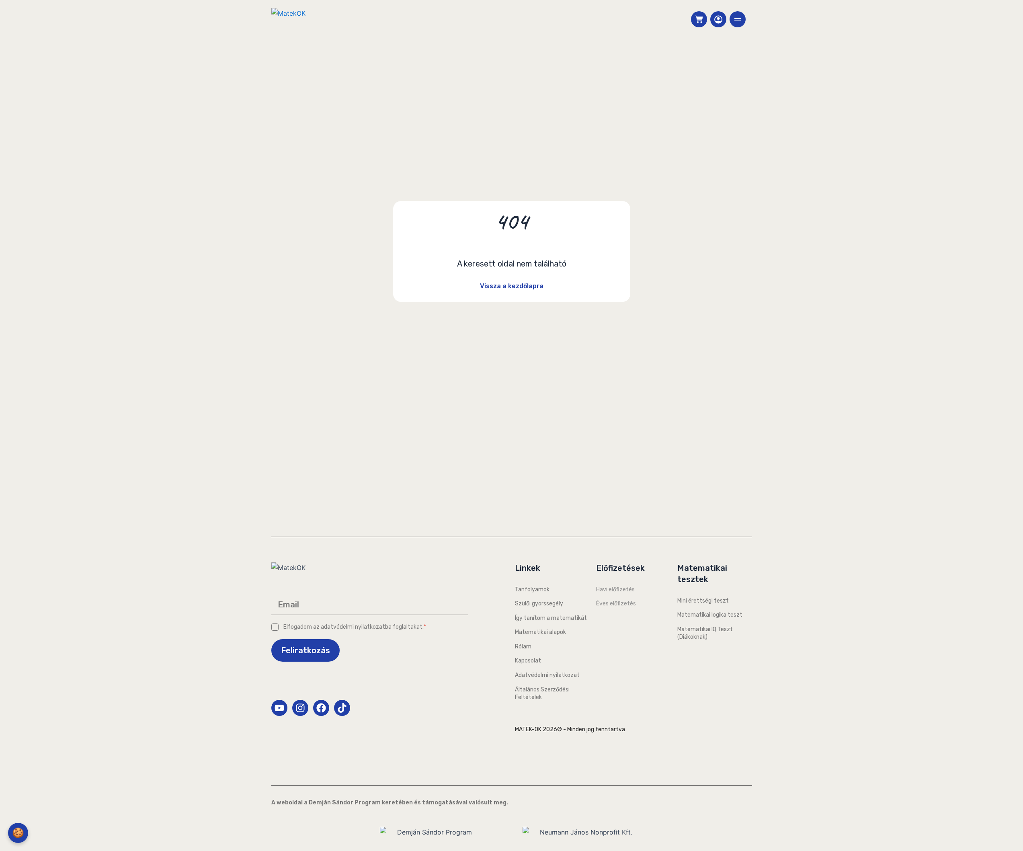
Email (288, 604)
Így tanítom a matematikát (551, 618)
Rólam (523, 646)
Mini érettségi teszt (703, 600)
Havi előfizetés (615, 589)
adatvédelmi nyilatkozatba (356, 626)
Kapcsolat (528, 660)
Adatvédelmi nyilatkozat (547, 675)
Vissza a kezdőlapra (511, 286)
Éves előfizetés (616, 603)
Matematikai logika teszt (709, 614)
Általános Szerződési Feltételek (542, 693)
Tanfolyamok (532, 589)
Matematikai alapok (540, 632)
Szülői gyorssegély (539, 603)
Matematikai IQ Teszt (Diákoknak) (705, 633)
